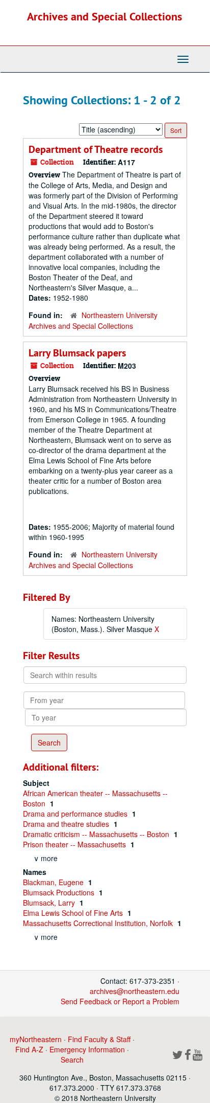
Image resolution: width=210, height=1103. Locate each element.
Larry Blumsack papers (77, 352)
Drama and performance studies (76, 813)
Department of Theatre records (96, 149)
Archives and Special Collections (104, 16)
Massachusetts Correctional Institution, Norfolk (99, 923)
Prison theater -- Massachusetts (75, 844)
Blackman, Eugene (54, 882)
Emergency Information (87, 1049)
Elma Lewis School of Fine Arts (74, 913)
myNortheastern (36, 1039)
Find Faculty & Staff (99, 1039)
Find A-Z (29, 1049)
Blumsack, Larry (50, 902)
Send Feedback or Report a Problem (120, 1001)
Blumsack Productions (59, 892)
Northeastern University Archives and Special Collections (93, 320)
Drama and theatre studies (67, 824)
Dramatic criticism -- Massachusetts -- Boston (97, 834)
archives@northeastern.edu (134, 991)
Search (72, 1059)
